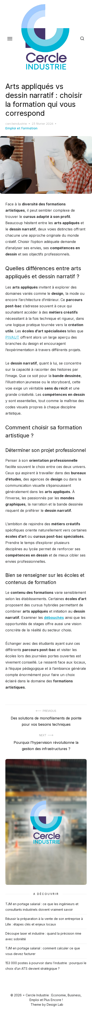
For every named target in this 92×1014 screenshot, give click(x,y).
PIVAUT (12, 337)
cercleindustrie (16, 124)
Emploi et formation (21, 128)
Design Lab (55, 1004)
